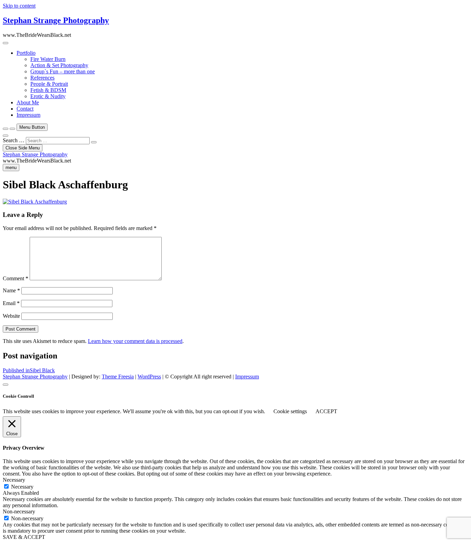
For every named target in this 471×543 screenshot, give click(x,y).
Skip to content (19, 6)
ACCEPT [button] (326, 411)
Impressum (28, 115)
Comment (15, 278)
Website (11, 316)
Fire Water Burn (48, 59)
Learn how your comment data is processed (135, 341)
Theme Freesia (118, 376)
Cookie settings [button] (290, 411)
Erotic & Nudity (48, 96)
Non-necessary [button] (19, 511)
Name (11, 290)
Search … (13, 140)
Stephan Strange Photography (56, 20)
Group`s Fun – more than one (62, 71)
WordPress (149, 376)
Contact (25, 109)
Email (11, 303)
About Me (28, 102)
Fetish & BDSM (48, 90)
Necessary (22, 487)
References (42, 78)
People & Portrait (49, 84)
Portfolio (26, 53)
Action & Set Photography (59, 65)
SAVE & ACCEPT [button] (24, 537)
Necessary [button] (14, 480)
